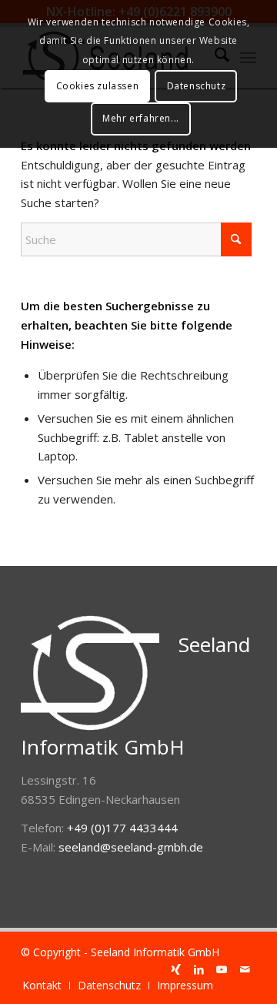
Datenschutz (196, 85)
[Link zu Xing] (175, 969)
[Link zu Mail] (244, 969)
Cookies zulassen (97, 85)
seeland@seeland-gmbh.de (130, 847)
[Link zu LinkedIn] (198, 969)
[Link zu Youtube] (221, 969)
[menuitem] (42, 985)
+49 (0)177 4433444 (122, 827)
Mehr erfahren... (140, 118)
